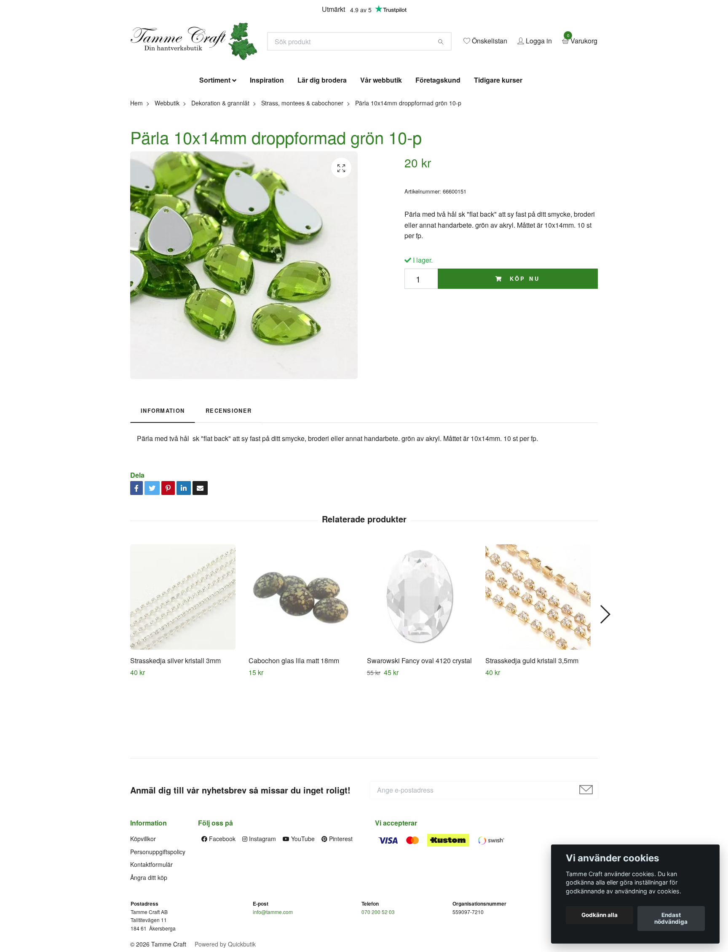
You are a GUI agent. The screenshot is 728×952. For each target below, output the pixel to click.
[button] (604, 675)
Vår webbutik (381, 141)
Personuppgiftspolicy (157, 913)
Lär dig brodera (322, 141)
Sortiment (214, 141)
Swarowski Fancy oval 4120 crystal (419, 721)
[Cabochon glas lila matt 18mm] (305, 658)
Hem (136, 164)
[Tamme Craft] (278, 66)
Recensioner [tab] (229, 472)
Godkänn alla (599, 915)
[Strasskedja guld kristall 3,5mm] (541, 658)
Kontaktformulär (151, 925)
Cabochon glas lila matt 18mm (294, 721)
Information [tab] (163, 472)
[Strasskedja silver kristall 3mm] (186, 658)
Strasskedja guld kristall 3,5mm (531, 721)
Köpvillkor (143, 900)
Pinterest (340, 900)
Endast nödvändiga (671, 918)
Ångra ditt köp (148, 938)
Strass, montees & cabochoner (302, 164)
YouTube (302, 900)
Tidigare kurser (498, 141)
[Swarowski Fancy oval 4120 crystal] (423, 658)
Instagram (261, 900)
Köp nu (523, 340)
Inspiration (267, 141)
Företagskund (437, 141)
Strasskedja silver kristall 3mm (175, 721)
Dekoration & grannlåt (220, 164)
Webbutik (167, 164)
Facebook (221, 900)
